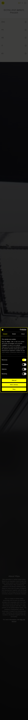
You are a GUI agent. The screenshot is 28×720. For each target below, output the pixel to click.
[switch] (24, 364)
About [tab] (23, 334)
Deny (14, 389)
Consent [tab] (5, 334)
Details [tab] (14, 334)
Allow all (14, 380)
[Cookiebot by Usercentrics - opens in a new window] (19, 330)
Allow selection (14, 384)
